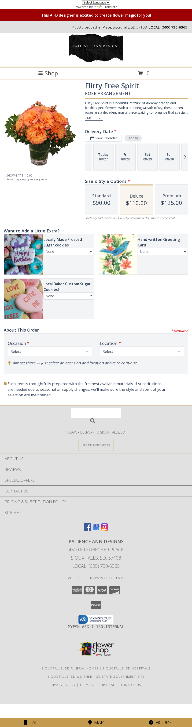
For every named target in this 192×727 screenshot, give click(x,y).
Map (98, 722)
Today (133, 138)
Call (33, 722)
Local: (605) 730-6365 (96, 566)
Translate (110, 7)
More (91, 118)
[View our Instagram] (104, 529)
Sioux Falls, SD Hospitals (127, 668)
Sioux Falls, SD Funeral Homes (70, 668)
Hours (162, 722)
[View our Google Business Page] (96, 529)
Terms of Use (131, 685)
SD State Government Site (120, 676)
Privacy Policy (62, 685)
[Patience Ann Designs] (96, 61)
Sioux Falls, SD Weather (70, 676)
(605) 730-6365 (174, 27)
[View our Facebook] (87, 529)
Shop (51, 73)
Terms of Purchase (97, 685)
